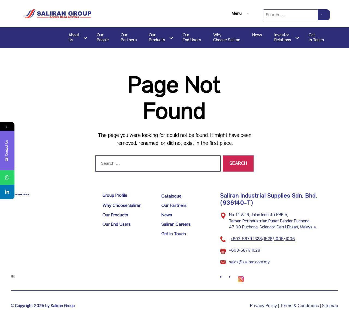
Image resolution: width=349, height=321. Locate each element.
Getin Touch (316, 37)
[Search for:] (290, 14)
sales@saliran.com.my (249, 262)
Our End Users (117, 224)
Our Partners (173, 205)
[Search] (323, 14)
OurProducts (157, 37)
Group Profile (115, 195)
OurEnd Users (192, 37)
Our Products (115, 215)
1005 (279, 239)
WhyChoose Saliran (226, 37)
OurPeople (103, 37)
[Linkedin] (7, 192)
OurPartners (129, 37)
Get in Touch (173, 234)
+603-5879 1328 (246, 239)
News (257, 35)
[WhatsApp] (7, 177)
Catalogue (171, 196)
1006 (290, 239)
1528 (268, 239)
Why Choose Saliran (122, 205)
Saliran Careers (176, 224)
